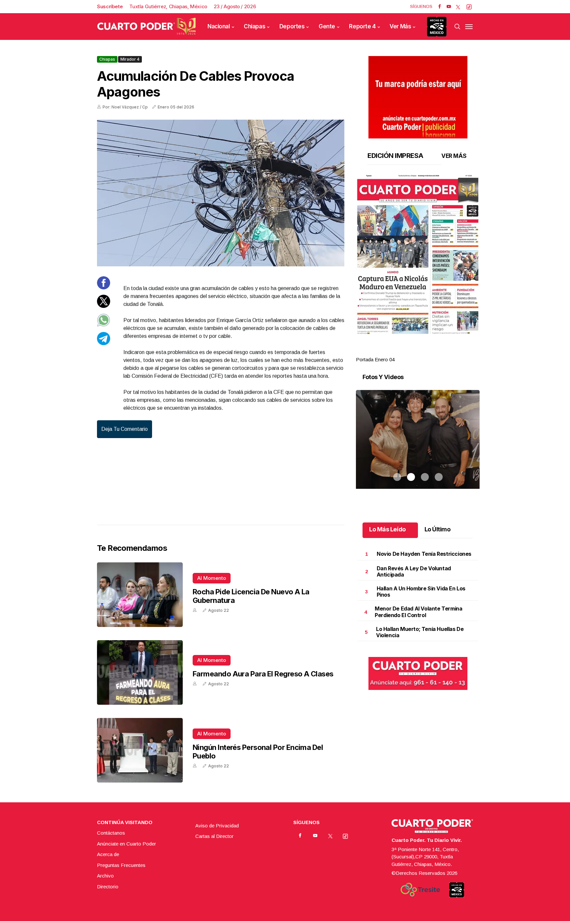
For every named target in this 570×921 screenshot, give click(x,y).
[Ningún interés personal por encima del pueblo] (140, 750)
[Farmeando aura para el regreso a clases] (140, 672)
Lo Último (438, 529)
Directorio (107, 886)
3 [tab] (425, 352)
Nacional (218, 26)
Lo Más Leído (387, 529)
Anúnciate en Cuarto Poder (126, 844)
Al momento (211, 578)
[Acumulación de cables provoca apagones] (220, 193)
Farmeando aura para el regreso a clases (263, 673)
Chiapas (254, 26)
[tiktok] (469, 6)
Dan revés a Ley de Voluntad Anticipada (414, 571)
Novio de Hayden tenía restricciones (424, 553)
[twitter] (458, 6)
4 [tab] (439, 352)
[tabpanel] (418, 269)
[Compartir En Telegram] (103, 343)
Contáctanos (111, 833)
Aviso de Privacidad (217, 825)
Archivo (105, 875)
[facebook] (439, 6)
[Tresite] (420, 889)
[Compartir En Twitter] (103, 306)
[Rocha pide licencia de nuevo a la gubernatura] (140, 594)
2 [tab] (411, 352)
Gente (327, 26)
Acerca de (108, 854)
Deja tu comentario (124, 429)
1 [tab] (397, 352)
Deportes (292, 26)
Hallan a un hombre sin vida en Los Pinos (421, 591)
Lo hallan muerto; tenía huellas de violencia (419, 632)
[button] (418, 254)
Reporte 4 (362, 26)
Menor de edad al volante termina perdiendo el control (418, 611)
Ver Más (400, 26)
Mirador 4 (130, 59)
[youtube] (449, 6)
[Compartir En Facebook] (103, 287)
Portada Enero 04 (375, 359)
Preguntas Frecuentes (121, 865)
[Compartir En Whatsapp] (103, 325)
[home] (146, 26)
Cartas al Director (214, 836)
